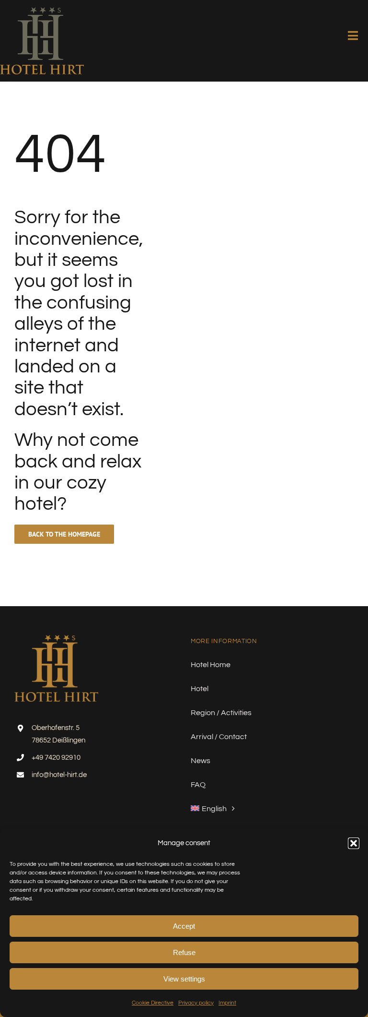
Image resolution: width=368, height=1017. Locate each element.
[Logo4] (42, 11)
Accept (184, 926)
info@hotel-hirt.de (59, 774)
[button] (353, 843)
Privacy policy (196, 1003)
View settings (184, 979)
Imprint (227, 1003)
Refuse (184, 952)
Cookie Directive (152, 1003)
